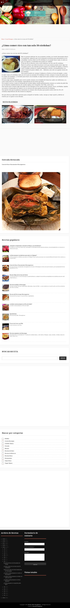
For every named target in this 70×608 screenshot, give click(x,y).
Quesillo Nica (13, 314)
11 (4, 551)
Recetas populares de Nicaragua (18, 333)
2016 (4, 545)
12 (4, 549)
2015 (4, 547)
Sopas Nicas (8, 460)
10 (4, 553)
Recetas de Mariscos (10, 453)
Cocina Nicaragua (9, 39)
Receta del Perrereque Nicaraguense (19, 294)
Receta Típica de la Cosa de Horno (19, 275)
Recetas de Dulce (9, 451)
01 (4, 595)
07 (4, 559)
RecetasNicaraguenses (37, 606)
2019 (4, 539)
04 (4, 589)
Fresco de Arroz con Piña (16, 323)
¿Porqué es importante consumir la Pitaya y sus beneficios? (25, 245)
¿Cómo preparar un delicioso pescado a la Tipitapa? (23, 255)
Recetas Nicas (8, 456)
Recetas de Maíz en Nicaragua (18, 284)
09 (4, 555)
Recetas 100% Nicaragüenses (34, 604)
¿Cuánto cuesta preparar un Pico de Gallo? (21, 304)
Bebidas (7, 438)
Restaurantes (8, 458)
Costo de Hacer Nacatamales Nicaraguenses (13, 164)
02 (4, 593)
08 (4, 557)
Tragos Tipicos (8, 463)
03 (4, 591)
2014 (4, 597)
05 (4, 587)
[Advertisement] (33, 32)
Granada (7, 446)
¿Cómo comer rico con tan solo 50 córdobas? (26, 45)
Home (2, 39)
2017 (4, 543)
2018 (4, 541)
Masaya (7, 448)
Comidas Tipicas (9, 443)
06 (4, 561)
